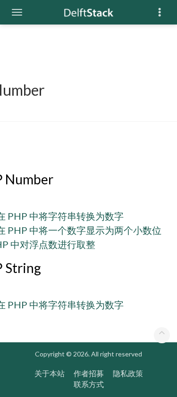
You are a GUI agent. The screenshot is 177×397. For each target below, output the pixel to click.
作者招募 (89, 373)
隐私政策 (128, 373)
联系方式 (89, 384)
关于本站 (49, 373)
